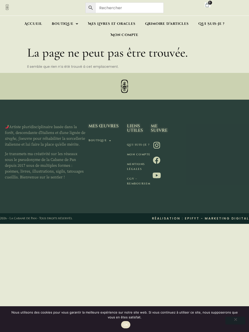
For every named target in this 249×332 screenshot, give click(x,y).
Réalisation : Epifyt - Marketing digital (200, 218)
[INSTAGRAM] (157, 145)
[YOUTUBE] (157, 175)
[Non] (235, 320)
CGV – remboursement (139, 181)
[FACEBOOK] (157, 160)
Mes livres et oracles (111, 23)
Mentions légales (136, 166)
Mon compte (124, 35)
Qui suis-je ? (211, 23)
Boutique (62, 23)
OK (126, 325)
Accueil (33, 23)
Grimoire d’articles (167, 23)
